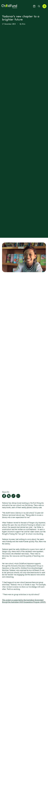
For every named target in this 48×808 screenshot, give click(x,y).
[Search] (39, 6)
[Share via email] (18, 496)
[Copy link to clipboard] (13, 496)
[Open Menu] (44, 6)
